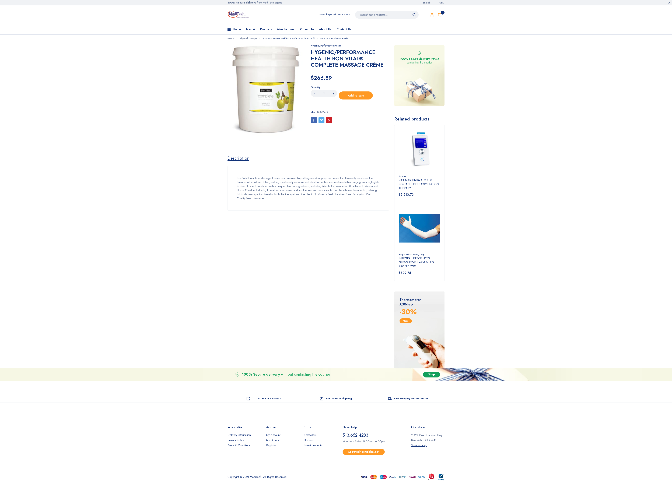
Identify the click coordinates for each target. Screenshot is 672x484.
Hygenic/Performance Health (326, 45)
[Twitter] (321, 120)
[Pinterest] (329, 120)
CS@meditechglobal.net (363, 452)
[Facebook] (314, 120)
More (405, 320)
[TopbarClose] (669, 2)
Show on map (419, 445)
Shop (431, 374)
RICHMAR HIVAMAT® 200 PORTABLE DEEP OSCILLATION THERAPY (419, 184)
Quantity (315, 87)
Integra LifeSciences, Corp (411, 254)
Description (238, 158)
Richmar (403, 176)
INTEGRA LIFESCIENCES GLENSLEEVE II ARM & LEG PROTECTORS (416, 262)
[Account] (432, 14)
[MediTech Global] (238, 14)
